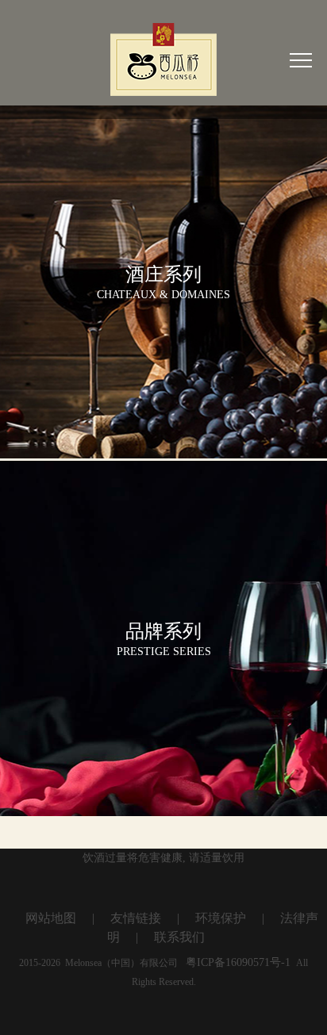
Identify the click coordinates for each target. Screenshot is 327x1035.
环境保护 (220, 918)
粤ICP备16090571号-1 (238, 962)
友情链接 (135, 918)
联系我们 (179, 937)
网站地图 (50, 918)
